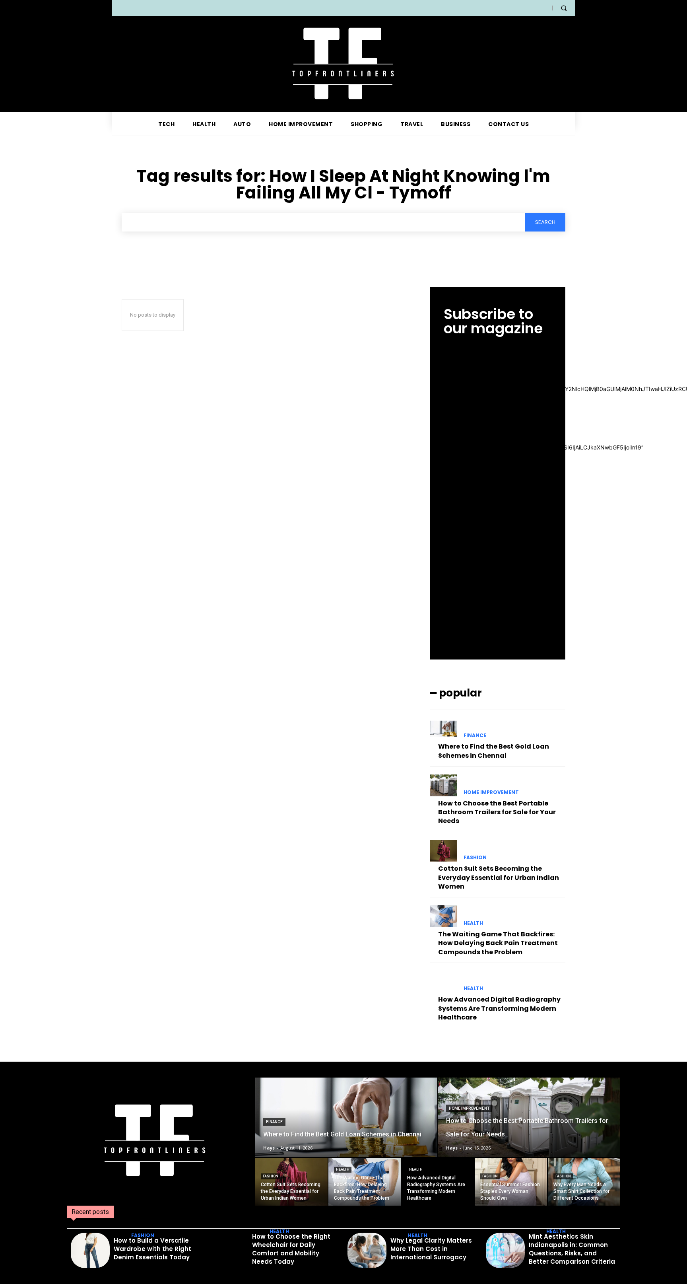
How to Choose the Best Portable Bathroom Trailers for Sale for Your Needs (497, 812)
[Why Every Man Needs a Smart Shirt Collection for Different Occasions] (584, 1182)
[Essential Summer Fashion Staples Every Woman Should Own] (511, 1182)
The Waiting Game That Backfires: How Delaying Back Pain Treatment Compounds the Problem (498, 943)
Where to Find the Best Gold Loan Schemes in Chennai (493, 751)
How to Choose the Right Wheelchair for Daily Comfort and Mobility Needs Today (291, 1249)
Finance (475, 735)
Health (473, 923)
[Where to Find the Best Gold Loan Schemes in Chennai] (443, 728)
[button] (564, 8)
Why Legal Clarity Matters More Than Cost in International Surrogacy (431, 1248)
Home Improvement (491, 792)
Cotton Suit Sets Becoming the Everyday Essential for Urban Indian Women (498, 877)
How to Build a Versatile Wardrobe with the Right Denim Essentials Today (152, 1248)
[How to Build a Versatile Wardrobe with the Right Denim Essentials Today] (90, 1250)
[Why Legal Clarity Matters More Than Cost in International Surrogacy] (366, 1250)
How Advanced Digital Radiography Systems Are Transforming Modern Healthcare (499, 1008)
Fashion (475, 857)
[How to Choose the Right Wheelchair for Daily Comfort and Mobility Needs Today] (228, 1250)
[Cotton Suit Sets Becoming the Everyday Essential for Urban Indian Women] (443, 851)
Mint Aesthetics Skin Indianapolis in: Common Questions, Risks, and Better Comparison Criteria (572, 1249)
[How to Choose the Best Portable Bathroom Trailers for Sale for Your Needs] (443, 785)
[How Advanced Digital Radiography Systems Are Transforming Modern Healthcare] (443, 981)
